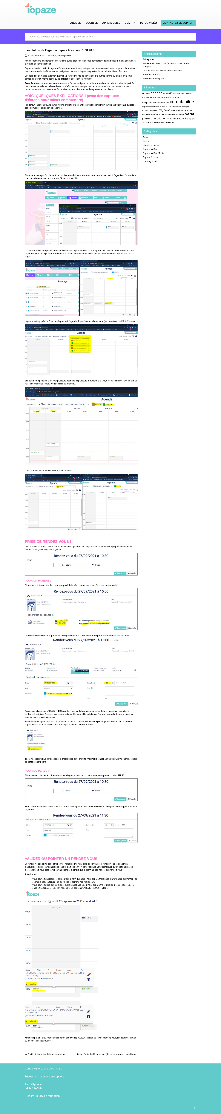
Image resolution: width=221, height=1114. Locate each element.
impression (146, 110)
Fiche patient (149, 59)
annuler (189, 93)
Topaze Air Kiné (150, 149)
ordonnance (180, 115)
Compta (130, 23)
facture (164, 107)
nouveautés (154, 115)
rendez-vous (181, 118)
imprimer (154, 110)
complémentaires (163, 103)
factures (178, 107)
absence (146, 93)
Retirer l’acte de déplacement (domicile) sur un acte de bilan (107, 1054)
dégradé (145, 107)
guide (188, 107)
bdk (154, 97)
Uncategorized (64, 55)
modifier (189, 110)
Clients (146, 141)
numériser (171, 115)
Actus (53, 55)
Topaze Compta (150, 157)
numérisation (163, 115)
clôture (179, 97)
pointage (146, 118)
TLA (153, 122)
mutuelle (146, 114)
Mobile (183, 110)
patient (189, 114)
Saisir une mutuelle (152, 74)
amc (165, 93)
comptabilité (182, 101)
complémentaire (149, 102)
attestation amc (147, 97)
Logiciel (92, 23)
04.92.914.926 (33, 1088)
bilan (158, 97)
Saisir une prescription (153, 78)
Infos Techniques (151, 145)
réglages (192, 119)
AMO (169, 93)
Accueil (75, 23)
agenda (156, 93)
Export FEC (158, 107)
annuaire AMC (179, 93)
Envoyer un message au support (44, 1076)
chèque (173, 97)
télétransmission (161, 122)
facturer (171, 106)
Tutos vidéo (148, 23)
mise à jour (175, 110)
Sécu (149, 122)
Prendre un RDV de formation (42, 1095)
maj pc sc (164, 110)
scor (144, 122)
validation (170, 122)
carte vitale (166, 97)
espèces (151, 107)
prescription (158, 118)
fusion (184, 107)
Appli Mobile (111, 23)
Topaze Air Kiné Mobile (153, 153)
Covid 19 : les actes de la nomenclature (45, 1054)
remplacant (171, 119)
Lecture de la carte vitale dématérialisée (162, 70)
